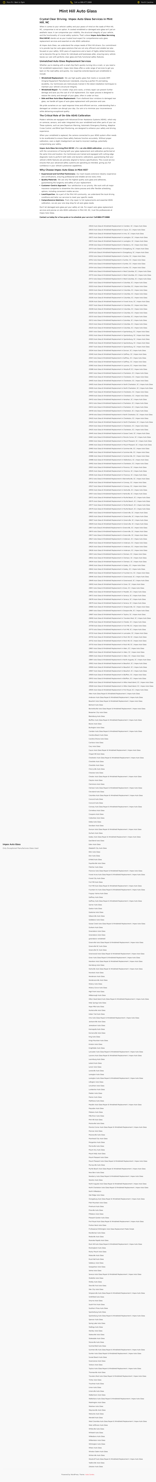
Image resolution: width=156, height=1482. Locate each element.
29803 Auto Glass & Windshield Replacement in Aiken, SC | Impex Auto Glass (116, 652)
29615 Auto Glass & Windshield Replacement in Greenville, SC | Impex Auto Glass (118, 531)
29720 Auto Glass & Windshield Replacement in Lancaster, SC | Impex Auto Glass (118, 633)
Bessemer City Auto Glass (98, 712)
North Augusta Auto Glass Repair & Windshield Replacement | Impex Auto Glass (117, 1184)
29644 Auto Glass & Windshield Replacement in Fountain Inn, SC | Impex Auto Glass (119, 573)
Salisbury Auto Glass (96, 1263)
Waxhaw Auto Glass (96, 1406)
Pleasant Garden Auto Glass (99, 1218)
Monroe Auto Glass (95, 1131)
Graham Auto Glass (96, 927)
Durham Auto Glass (96, 833)
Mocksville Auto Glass (96, 1123)
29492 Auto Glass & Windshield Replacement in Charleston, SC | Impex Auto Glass (118, 463)
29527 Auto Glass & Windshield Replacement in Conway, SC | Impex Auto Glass (117, 486)
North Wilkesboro (95, 1191)
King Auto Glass (94, 1037)
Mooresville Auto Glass (97, 1135)
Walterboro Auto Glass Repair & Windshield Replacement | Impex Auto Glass (116, 1399)
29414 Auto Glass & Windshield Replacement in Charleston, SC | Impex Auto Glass (118, 407)
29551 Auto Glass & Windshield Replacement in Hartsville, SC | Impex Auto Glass (118, 494)
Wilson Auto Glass (95, 1448)
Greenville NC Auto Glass (98, 946)
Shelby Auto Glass (95, 1282)
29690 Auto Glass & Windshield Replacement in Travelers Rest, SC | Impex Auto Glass (120, 618)
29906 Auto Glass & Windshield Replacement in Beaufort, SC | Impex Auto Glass (118, 667)
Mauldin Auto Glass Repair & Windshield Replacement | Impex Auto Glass (115, 1104)
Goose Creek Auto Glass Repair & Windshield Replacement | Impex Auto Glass (117, 924)
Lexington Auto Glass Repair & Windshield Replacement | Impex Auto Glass (116, 1078)
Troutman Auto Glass (96, 1384)
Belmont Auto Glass (96, 705)
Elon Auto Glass (94, 856)
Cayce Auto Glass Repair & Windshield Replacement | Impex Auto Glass (114, 750)
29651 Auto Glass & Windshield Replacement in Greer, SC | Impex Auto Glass (116, 588)
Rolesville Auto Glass (96, 1255)
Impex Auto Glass (12, 844)
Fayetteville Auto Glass (97, 863)
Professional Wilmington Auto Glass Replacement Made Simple (111, 1229)
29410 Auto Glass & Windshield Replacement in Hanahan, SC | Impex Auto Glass (118, 399)
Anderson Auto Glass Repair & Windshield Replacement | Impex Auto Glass (116, 697)
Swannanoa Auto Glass (97, 1361)
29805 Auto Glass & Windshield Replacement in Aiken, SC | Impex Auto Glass (116, 656)
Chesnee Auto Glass (96, 773)
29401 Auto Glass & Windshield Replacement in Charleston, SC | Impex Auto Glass (118, 373)
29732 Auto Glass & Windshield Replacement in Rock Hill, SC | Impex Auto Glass (117, 641)
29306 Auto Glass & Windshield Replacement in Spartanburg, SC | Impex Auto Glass (119, 343)
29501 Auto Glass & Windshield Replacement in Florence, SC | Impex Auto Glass (118, 467)
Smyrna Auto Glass (95, 1300)
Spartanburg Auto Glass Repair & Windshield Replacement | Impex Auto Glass (117, 1316)
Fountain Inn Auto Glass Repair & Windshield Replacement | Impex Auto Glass (117, 890)
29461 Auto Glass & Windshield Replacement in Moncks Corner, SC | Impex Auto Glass (120, 437)
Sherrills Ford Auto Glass (97, 1285)
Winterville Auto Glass (97, 1455)
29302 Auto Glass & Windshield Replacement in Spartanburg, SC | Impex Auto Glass (119, 335)
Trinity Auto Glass (95, 1380)
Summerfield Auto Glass (97, 1346)
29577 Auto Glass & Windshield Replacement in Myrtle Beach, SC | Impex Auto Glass (119, 505)
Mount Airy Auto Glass (97, 1150)
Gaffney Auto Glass (96, 897)
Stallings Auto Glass (96, 1327)
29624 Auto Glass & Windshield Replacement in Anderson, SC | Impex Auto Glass (118, 543)
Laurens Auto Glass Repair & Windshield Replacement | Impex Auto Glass (115, 1055)
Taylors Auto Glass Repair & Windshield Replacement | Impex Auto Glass (115, 1368)
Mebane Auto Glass (96, 1112)
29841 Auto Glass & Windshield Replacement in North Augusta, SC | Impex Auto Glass (120, 660)
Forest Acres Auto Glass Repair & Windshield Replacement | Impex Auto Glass (117, 874)
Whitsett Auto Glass (96, 1432)
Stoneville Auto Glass (96, 1342)
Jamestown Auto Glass (97, 1025)
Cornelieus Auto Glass (96, 810)
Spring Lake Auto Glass (97, 1323)
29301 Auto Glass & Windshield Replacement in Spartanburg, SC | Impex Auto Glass (119, 331)
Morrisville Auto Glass (96, 1146)
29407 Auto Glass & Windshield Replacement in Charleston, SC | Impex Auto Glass (118, 392)
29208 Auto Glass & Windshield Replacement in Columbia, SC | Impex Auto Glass (118, 309)
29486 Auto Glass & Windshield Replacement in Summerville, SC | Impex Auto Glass (119, 456)
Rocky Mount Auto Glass (97, 1252)
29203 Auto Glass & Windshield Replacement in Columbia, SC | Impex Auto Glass (118, 286)
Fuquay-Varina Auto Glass (98, 893)
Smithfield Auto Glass (96, 1297)
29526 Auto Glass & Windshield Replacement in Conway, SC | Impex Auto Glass (117, 482)
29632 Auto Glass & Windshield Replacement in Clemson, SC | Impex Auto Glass (118, 558)
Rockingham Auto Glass (97, 1248)
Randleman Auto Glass (97, 1233)
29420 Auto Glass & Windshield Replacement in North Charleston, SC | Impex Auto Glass (121, 422)
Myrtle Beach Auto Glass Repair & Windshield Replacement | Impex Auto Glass (117, 1169)
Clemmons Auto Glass (96, 784)
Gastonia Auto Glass (96, 912)
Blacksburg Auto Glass (97, 716)
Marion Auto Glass (95, 1097)
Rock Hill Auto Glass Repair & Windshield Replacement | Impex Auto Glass (115, 1244)
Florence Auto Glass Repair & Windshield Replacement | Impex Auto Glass (115, 871)
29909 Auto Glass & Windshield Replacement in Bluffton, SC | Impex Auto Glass (117, 675)
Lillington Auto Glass (96, 1082)
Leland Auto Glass (95, 1063)
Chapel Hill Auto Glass (96, 754)
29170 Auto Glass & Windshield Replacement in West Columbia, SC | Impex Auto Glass (120, 275)
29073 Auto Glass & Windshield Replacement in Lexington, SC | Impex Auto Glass (118, 241)
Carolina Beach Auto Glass (98, 735)
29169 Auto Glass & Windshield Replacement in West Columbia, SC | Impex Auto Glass (120, 271)
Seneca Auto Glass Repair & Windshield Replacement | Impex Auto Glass (115, 1274)
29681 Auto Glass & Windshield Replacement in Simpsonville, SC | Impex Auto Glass (119, 610)
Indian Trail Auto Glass (97, 1014)
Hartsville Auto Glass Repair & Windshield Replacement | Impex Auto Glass (116, 969)
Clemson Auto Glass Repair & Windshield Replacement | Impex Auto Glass (115, 788)
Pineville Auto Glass (96, 1210)
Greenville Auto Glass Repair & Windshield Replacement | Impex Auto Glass (116, 942)
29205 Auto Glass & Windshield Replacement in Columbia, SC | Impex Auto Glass (118, 294)
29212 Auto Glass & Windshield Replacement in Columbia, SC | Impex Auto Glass (118, 320)
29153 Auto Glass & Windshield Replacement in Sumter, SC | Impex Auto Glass (117, 264)
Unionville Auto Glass (96, 1391)
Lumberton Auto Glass (97, 1089)
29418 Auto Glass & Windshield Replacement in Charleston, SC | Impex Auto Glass (118, 411)
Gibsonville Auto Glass (97, 916)
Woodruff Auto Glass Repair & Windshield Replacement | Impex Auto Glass (116, 1459)
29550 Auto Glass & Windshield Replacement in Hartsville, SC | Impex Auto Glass (118, 490)
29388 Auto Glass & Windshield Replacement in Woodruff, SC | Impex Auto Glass (118, 369)
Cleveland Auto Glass (96, 792)
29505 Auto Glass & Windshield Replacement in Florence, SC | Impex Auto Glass (118, 471)
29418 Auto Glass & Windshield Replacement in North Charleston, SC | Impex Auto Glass (120, 414)
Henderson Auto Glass (97, 976)
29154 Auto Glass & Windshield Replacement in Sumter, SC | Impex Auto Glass (117, 267)
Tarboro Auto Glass (95, 1365)
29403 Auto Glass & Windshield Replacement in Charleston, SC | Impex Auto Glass (118, 377)
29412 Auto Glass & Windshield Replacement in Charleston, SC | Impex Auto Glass (118, 403)
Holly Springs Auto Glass (97, 1003)
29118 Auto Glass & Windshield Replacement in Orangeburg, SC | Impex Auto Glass (119, 252)
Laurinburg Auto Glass (97, 1059)
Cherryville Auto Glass (97, 769)
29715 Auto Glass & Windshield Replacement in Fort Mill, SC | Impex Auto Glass (117, 629)
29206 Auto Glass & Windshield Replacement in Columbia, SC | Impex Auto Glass (118, 297)
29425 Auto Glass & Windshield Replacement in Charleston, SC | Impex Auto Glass (118, 429)
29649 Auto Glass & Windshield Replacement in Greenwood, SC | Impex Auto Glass (119, 580)
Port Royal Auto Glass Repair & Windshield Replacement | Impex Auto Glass (116, 1221)
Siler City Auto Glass (96, 1289)
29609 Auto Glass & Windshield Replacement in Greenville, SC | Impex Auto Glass (118, 524)
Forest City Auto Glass (97, 878)
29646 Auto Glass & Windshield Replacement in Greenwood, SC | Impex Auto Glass (119, 577)
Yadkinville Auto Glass (96, 1463)
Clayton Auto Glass (95, 780)
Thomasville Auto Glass (97, 1372)
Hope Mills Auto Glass (96, 1006)
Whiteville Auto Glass (96, 1429)
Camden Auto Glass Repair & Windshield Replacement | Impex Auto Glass (115, 731)
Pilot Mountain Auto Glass (98, 1203)
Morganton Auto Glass (97, 1142)
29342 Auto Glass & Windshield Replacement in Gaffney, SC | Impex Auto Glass (117, 362)
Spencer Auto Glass (96, 1319)
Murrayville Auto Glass (97, 1165)
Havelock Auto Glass (96, 972)
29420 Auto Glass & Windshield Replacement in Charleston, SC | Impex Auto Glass (118, 418)
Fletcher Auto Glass (96, 867)
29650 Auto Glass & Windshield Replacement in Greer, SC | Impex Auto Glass (116, 584)
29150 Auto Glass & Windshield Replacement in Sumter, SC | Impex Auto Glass (117, 256)
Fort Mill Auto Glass (96, 882)
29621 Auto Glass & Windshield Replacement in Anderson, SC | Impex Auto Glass (118, 539)
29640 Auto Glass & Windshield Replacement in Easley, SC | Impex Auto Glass (117, 565)
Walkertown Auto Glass (97, 1395)
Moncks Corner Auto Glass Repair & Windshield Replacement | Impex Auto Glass (118, 1127)
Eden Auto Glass (94, 844)
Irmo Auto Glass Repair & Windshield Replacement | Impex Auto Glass (114, 1018)
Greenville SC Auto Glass (98, 950)
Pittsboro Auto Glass (96, 1214)
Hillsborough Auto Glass (97, 995)
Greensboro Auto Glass (97, 931)
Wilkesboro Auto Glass (97, 1436)
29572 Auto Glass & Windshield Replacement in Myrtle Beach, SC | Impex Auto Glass (119, 497)
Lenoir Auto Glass (95, 1067)
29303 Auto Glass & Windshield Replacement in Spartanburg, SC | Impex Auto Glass (119, 339)
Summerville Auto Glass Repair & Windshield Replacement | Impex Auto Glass (117, 1350)
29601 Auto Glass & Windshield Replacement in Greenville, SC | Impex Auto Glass (118, 513)
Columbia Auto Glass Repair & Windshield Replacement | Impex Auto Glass (116, 795)
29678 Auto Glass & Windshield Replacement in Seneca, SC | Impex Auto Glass (117, 599)
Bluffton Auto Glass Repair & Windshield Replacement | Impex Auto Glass (115, 720)
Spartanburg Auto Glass (97, 1312)
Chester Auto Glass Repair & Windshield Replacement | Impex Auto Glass (115, 776)
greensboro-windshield (97, 939)
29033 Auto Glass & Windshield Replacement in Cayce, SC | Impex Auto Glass (117, 230)
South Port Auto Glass (97, 1304)
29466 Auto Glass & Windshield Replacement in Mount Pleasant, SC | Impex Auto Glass (120, 445)
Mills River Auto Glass (96, 1116)
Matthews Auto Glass (96, 1101)
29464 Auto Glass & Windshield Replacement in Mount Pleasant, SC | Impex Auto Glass (120, 441)
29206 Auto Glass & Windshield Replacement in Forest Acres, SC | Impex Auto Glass (119, 301)
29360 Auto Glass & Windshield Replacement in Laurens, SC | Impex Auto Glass (117, 365)
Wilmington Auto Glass (97, 1444)
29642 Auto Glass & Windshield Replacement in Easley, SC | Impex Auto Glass (117, 569)
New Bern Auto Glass (96, 1172)
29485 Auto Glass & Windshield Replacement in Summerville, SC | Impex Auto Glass (119, 452)
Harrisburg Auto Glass (96, 965)
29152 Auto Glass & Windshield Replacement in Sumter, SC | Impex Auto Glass (117, 260)
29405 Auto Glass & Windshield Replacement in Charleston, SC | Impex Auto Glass (118, 381)
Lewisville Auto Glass (96, 1071)
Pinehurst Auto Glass (96, 1206)
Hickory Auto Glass (95, 984)
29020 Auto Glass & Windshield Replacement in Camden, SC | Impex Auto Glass (118, 226)
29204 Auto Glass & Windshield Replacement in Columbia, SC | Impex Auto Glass (118, 290)
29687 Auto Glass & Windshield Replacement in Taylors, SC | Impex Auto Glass (117, 614)
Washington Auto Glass (97, 1402)
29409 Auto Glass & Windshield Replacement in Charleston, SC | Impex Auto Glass (118, 396)
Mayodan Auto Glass (96, 1108)
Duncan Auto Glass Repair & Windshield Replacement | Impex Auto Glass (115, 829)
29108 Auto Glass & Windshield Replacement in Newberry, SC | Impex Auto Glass (118, 245)
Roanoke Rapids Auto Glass (98, 1240)
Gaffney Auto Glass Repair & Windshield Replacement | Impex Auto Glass (115, 901)
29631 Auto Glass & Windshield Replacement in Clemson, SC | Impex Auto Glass (117, 554)
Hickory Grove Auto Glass (98, 988)
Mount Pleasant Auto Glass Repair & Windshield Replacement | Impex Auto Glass (118, 1161)
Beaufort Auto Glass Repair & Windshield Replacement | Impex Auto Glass (115, 701)
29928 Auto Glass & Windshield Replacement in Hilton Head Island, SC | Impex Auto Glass (121, 686)
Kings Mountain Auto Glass (98, 1040)
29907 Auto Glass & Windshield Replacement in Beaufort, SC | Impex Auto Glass (118, 671)
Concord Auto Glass (96, 799)
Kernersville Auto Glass (97, 1033)
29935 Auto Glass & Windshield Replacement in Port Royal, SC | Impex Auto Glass (118, 690)
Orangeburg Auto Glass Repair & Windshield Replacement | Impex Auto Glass (117, 1199)
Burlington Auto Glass (96, 727)
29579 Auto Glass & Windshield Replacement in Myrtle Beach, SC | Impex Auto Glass (119, 509)
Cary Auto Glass (94, 746)
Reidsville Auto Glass (96, 1236)
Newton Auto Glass (96, 1180)
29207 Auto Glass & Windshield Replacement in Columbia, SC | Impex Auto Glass (118, 305)
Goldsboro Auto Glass (96, 920)
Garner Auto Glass (95, 905)
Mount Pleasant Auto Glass (98, 1157)
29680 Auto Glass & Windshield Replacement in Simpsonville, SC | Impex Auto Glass (119, 607)
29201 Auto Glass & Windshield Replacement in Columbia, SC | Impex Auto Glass (118, 282)
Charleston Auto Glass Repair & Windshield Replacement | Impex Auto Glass (116, 758)
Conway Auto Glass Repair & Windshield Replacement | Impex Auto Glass (115, 807)
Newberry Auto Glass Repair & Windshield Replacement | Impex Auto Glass (116, 1176)
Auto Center (89, 1474)
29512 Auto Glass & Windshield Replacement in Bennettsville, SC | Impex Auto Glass (119, 479)
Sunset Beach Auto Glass (98, 1357)
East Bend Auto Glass (96, 841)
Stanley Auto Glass (95, 1331)
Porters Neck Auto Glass (97, 1225)
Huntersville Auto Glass (97, 1010)
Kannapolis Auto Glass (97, 1029)
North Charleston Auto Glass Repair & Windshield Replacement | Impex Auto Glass (118, 1187)
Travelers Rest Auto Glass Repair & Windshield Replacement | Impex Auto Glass (117, 1376)
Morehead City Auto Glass (98, 1138)
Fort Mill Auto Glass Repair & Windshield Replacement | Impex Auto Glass (115, 886)
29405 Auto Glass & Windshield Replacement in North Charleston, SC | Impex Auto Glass (121, 384)
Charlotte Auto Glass (96, 761)
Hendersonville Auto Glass (98, 980)
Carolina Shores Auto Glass (98, 739)
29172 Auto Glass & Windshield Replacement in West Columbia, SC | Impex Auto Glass (120, 279)
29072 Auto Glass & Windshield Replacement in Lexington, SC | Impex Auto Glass (118, 237)
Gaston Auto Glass (95, 908)
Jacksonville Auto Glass (97, 1021)
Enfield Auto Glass (95, 859)
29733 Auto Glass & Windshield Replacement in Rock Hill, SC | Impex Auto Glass (117, 644)
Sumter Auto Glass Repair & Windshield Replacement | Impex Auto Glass (115, 1353)
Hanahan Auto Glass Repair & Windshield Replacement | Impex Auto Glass (115, 961)
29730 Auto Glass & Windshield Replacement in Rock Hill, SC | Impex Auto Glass (118, 637)
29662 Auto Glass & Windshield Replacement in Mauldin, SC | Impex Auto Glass (117, 592)
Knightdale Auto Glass (97, 1048)
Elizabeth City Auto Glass (98, 848)
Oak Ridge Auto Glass (96, 1195)
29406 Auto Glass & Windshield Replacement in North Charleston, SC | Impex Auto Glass (121, 388)
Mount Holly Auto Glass (97, 1153)
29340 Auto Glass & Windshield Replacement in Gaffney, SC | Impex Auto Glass (117, 354)
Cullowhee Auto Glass (96, 818)
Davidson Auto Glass (96, 825)
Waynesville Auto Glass (97, 1410)
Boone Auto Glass (95, 724)
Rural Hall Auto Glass (96, 1259)
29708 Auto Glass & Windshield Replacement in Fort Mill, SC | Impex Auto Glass (117, 626)
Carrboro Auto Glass (96, 742)
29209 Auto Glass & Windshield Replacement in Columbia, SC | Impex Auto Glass (118, 313)
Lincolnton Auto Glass (96, 1086)
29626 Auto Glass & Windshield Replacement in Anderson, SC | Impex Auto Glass (118, 550)
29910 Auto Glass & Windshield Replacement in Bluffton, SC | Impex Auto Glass (117, 678)
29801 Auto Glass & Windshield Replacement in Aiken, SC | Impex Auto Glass (116, 648)
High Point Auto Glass (96, 991)
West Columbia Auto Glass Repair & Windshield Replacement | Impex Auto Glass (118, 1421)
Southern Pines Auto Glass (98, 1308)
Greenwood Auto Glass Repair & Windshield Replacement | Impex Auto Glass (116, 954)
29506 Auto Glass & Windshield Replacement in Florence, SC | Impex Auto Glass (118, 475)
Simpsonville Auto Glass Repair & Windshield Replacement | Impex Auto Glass (117, 1293)
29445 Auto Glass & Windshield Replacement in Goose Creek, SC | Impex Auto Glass (119, 433)
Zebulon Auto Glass (96, 1466)
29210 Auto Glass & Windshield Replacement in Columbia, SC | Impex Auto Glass (118, 316)
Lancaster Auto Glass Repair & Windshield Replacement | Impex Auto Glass (116, 1052)
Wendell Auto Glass (96, 1417)
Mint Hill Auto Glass (95, 1120)
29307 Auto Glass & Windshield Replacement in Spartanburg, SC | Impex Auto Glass (119, 347)
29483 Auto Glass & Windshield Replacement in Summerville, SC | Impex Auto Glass (119, 448)
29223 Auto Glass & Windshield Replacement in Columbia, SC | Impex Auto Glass (118, 324)
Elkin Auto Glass (94, 852)
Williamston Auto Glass (97, 1440)
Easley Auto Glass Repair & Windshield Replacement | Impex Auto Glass (115, 837)
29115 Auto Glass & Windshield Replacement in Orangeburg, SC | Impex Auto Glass (119, 249)
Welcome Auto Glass (96, 1414)
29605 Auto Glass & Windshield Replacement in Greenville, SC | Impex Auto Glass (118, 516)
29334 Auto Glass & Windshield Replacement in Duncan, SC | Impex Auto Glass (117, 350)
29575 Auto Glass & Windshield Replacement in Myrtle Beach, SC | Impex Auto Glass (119, 501)
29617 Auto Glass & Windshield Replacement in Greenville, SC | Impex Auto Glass (118, 535)
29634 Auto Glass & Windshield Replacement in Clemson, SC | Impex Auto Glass (118, 561)
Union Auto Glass (95, 1387)
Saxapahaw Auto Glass (97, 1267)
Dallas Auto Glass (95, 822)
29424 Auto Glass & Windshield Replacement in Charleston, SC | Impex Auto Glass (118, 426)
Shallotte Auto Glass (96, 1278)
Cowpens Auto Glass (96, 814)
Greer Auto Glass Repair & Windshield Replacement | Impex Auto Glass (114, 957)
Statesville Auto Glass (96, 1334)
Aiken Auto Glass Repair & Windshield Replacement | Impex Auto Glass (114, 693)
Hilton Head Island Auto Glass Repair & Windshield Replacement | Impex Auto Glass (119, 999)
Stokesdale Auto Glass (97, 1338)
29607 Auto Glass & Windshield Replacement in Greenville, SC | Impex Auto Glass (118, 520)
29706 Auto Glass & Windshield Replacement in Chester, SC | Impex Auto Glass (117, 622)
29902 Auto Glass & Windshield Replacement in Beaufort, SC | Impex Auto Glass (118, 663)
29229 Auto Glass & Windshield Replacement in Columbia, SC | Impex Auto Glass (118, 328)
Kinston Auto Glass (95, 1044)
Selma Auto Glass (95, 1270)
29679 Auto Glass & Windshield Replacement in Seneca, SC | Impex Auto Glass (117, 603)
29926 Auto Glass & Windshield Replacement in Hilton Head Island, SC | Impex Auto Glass (121, 682)
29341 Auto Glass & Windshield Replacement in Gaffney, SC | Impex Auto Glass (117, 358)
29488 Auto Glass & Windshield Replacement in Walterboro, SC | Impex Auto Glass (118, 460)
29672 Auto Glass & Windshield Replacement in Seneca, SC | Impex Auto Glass (117, 595)
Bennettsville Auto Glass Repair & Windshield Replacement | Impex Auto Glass (117, 709)
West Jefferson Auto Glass (98, 1425)
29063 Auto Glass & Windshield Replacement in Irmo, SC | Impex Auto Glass (116, 233)
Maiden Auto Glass (95, 1093)
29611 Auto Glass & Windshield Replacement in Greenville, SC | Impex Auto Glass (118, 528)
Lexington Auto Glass (96, 1074)
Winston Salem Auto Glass (98, 1451)
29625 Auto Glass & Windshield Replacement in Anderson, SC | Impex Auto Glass (118, 546)
